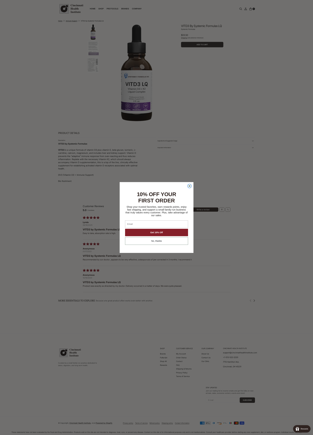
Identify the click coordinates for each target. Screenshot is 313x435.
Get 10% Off (156, 232)
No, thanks (156, 241)
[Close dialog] (189, 186)
